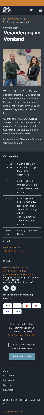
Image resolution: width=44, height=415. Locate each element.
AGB (5, 371)
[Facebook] (6, 288)
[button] (40, 10)
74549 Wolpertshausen (15, 251)
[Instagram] (13, 288)
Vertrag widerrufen (13, 412)
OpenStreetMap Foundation (22, 335)
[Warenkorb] (31, 10)
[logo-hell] (6, 10)
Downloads (8, 390)
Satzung (7, 385)
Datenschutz (9, 376)
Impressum (8, 380)
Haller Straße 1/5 (11, 247)
